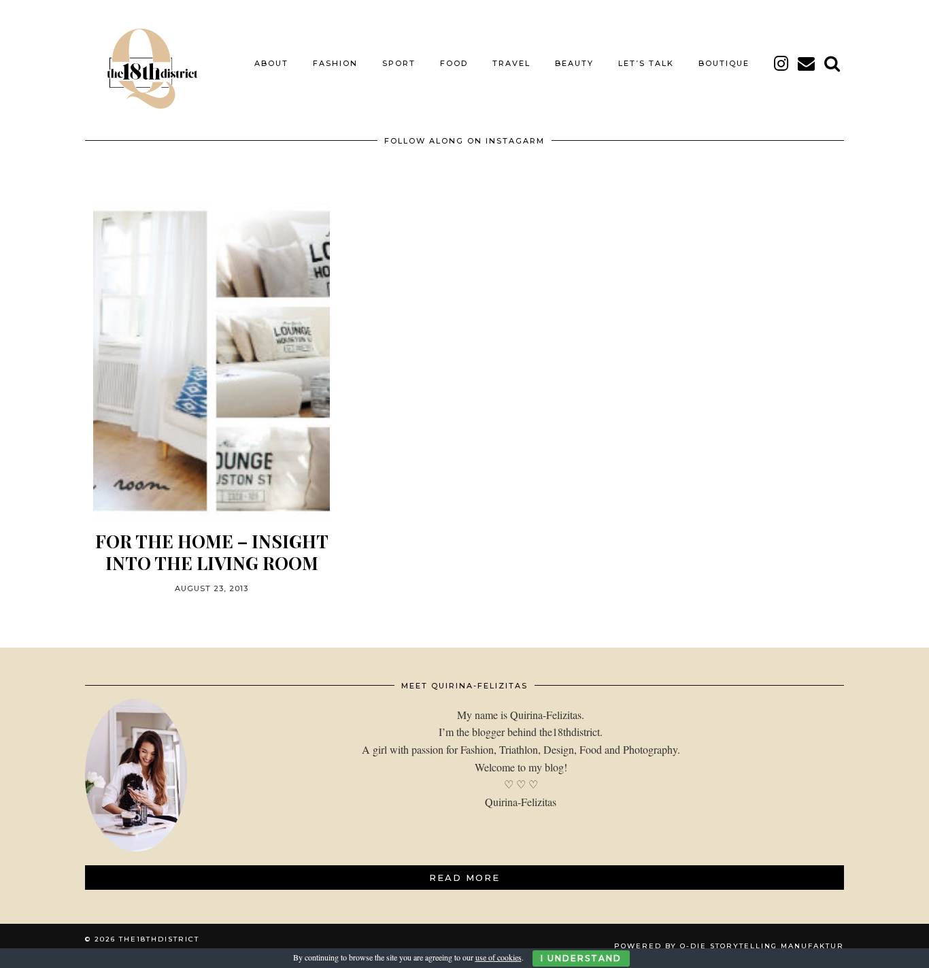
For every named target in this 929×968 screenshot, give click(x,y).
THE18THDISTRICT (159, 939)
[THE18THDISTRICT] (145, 63)
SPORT (399, 63)
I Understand (581, 958)
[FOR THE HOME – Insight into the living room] (211, 360)
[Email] (807, 63)
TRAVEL (511, 63)
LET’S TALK (646, 63)
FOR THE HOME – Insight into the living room (211, 552)
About (271, 63)
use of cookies (498, 957)
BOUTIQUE (723, 63)
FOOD (454, 63)
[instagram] (782, 63)
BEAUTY (574, 63)
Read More (464, 877)
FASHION (335, 63)
